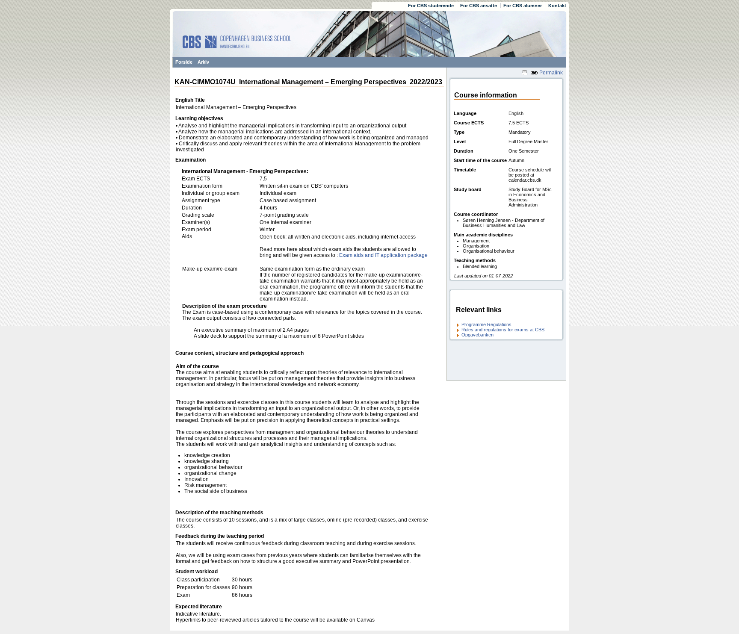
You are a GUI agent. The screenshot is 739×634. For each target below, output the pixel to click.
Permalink (550, 73)
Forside (183, 62)
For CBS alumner (522, 5)
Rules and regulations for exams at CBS (502, 329)
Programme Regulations (486, 324)
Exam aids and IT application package (383, 255)
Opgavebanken (477, 334)
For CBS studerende (431, 5)
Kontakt (557, 5)
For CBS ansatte (478, 5)
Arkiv (203, 62)
